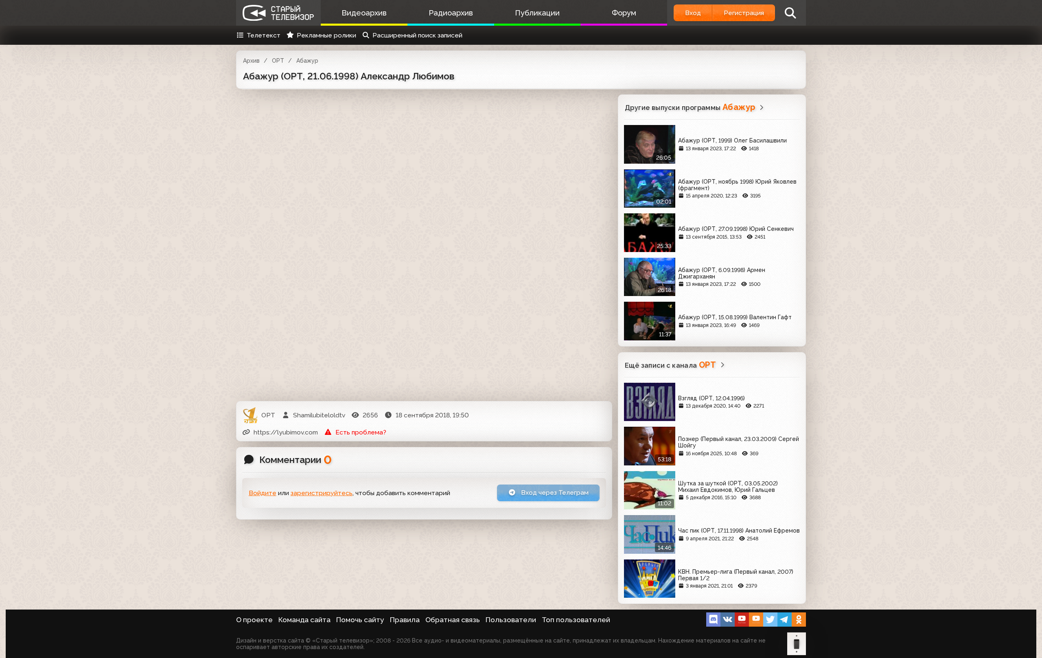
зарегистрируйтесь (321, 493)
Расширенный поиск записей (417, 35)
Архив (251, 60)
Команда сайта (304, 620)
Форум (624, 13)
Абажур (307, 60)
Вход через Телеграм (554, 492)
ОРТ (278, 60)
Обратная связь (452, 620)
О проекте (254, 620)
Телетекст (263, 35)
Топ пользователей (576, 620)
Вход (693, 13)
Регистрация (744, 13)
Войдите (262, 493)
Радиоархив (451, 13)
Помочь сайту (360, 620)
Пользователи (511, 620)
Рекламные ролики (326, 35)
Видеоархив (364, 13)
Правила (405, 620)
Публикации (537, 13)
